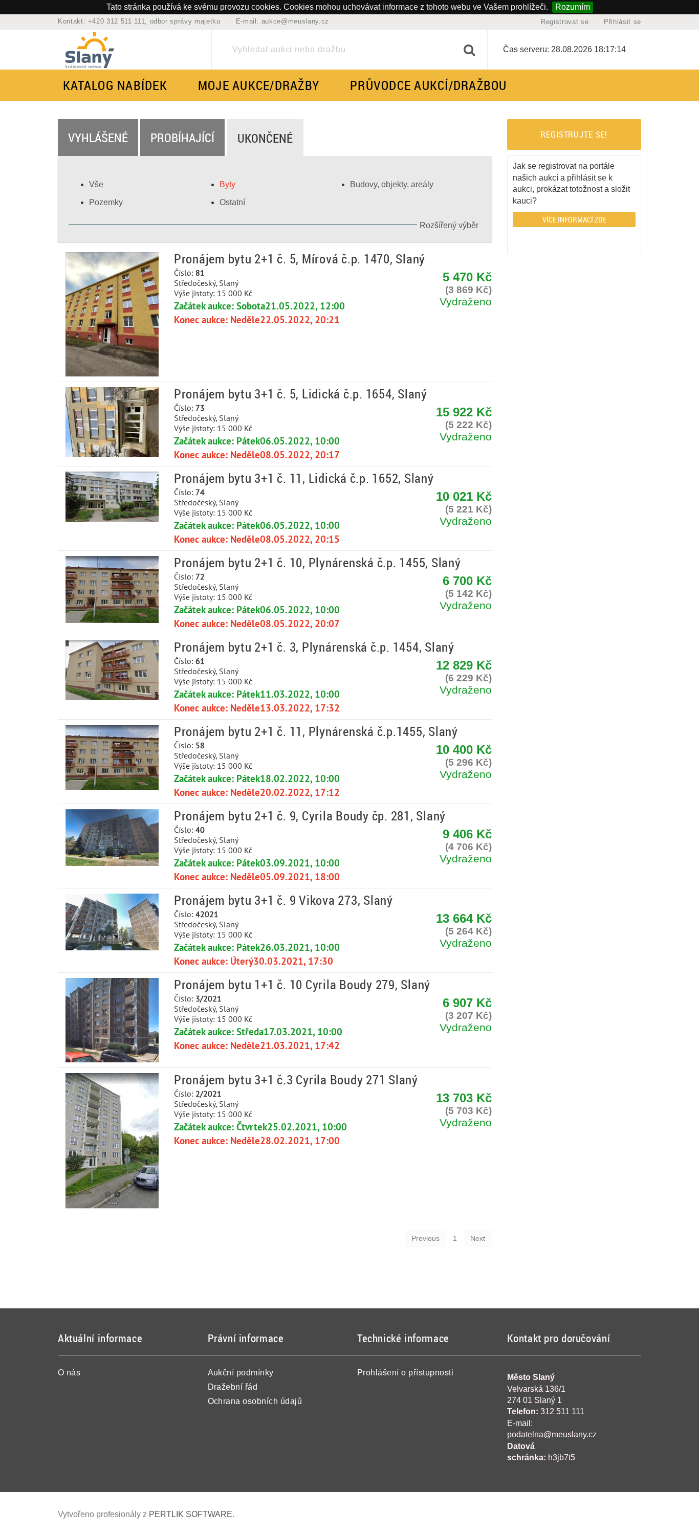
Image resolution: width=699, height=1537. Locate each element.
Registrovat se (564, 22)
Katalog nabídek (115, 85)
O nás (69, 1372)
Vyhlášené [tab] (98, 137)
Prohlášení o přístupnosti (405, 1372)
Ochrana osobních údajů (255, 1401)
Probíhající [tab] (182, 137)
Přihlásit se (622, 22)
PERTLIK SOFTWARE (190, 1514)
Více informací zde (574, 219)
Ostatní (232, 202)
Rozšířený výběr (449, 225)
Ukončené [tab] (265, 138)
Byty (227, 184)
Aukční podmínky (241, 1372)
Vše (96, 184)
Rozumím (572, 7)
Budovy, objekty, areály (391, 184)
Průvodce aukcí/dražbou (428, 85)
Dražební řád (233, 1387)
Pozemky (106, 202)
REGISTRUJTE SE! (573, 134)
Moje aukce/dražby (258, 85)
